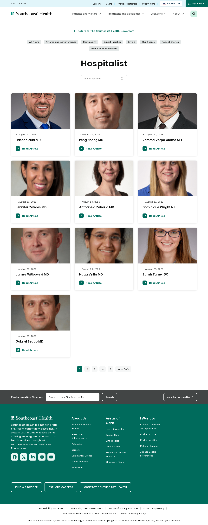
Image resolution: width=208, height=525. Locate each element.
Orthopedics (112, 440)
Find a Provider (148, 434)
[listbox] (171, 3)
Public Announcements (104, 48)
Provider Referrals (127, 3)
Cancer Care (112, 435)
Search (110, 397)
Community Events (82, 455)
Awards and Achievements (61, 42)
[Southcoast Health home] (31, 13)
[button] (197, 3)
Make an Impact (149, 446)
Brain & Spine (113, 446)
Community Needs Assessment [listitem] (86, 508)
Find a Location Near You (27, 397)
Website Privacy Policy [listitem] (133, 513)
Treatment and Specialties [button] (124, 13)
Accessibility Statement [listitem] (52, 508)
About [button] (176, 13)
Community (89, 42)
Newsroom (77, 467)
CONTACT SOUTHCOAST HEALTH (105, 487)
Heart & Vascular (115, 429)
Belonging (77, 444)
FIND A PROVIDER (26, 487)
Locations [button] (157, 13)
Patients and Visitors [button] (84, 13)
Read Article (29, 148)
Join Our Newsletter (178, 397)
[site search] (193, 14)
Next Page (123, 369)
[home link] (31, 418)
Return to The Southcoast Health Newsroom (106, 30)
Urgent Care (148, 3)
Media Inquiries (80, 461)
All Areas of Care (115, 462)
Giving (109, 3)
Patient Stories (170, 42)
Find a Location (148, 440)
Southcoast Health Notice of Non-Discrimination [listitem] (89, 513)
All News (34, 42)
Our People (148, 42)
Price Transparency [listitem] (153, 508)
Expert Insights (112, 42)
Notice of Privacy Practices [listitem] (123, 508)
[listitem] (14, 457)
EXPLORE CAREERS (61, 487)
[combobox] (72, 397)
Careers (97, 3)
